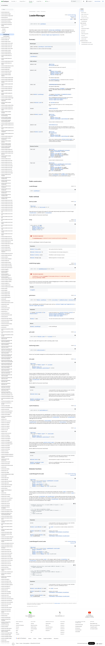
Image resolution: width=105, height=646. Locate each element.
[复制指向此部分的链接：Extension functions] (42, 469)
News (17, 630)
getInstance (51, 95)
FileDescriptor (58, 72)
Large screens (48, 623)
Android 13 (62, 630)
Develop (30, 1)
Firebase (39, 638)
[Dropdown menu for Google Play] (42, 1)
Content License (57, 603)
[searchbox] (7, 9)
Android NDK (77, 631)
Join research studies (93, 628)
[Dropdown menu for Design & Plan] (26, 1)
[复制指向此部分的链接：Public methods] (40, 196)
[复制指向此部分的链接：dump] (33, 219)
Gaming (32, 623)
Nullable (53, 72)
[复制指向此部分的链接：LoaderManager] (38, 186)
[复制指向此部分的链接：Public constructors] (43, 181)
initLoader (53, 115)
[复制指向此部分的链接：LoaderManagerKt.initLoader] (45, 474)
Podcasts (17, 634)
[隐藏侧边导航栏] (13, 644)
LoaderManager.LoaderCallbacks (44, 46)
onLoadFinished (64, 174)
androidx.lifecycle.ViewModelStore (56, 313)
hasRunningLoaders (53, 108)
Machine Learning (34, 625)
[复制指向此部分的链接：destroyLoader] (38, 201)
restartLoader (53, 132)
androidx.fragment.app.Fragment (56, 99)
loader (64, 491)
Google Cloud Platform (48, 638)
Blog (47, 1)
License (21, 643)
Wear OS (47, 625)
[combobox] (76, 1)
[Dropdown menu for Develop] (33, 1)
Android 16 (62, 625)
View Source (72, 16)
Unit (60, 154)
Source (17, 628)
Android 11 (62, 634)
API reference (4, 5)
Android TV (48, 630)
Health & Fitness (33, 627)
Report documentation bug (95, 625)
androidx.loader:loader (72, 14)
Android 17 (62, 623)
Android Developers (32, 11)
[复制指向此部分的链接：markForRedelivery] (40, 405)
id (49, 528)
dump (50, 70)
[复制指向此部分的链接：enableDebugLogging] (41, 263)
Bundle (56, 117)
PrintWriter (57, 73)
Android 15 (62, 627)
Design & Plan (22, 1)
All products (56, 638)
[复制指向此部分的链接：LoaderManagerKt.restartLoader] (47, 541)
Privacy (32, 630)
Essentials (13, 1)
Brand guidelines (26, 643)
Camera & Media (34, 628)
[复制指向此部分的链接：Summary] (36, 39)
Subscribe (91, 643)
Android (17, 623)
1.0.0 (75, 17)
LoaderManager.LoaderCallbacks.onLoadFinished (59, 535)
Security (17, 627)
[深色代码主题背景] (75, 22)
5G (31, 632)
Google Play (39, 1)
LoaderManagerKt (60, 150)
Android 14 (62, 628)
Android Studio (97, 1)
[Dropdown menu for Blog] (49, 1)
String (56, 71)
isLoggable (62, 88)
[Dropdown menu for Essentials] (16, 1)
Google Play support (93, 627)
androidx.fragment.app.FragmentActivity (51, 34)
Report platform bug (93, 623)
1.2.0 (75, 264)
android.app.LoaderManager (55, 30)
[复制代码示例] (75, 503)
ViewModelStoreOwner (66, 94)
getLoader (53, 102)
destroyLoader (52, 65)
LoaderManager (43, 23)
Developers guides (78, 626)
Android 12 (62, 632)
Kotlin (71, 19)
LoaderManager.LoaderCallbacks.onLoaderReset (59, 531)
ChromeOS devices (49, 627)
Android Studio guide (79, 624)
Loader (40, 102)
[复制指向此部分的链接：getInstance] (36, 295)
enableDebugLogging (55, 79)
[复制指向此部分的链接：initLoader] (35, 359)
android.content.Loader (67, 139)
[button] (7, 12)
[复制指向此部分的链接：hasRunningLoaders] (40, 345)
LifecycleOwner (57, 94)
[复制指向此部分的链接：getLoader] (36, 332)
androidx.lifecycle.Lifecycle (66, 312)
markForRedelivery (53, 124)
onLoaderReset (56, 174)
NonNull (52, 71)
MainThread (52, 64)
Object (55, 150)
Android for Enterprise (20, 625)
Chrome (34, 638)
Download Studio (78, 629)
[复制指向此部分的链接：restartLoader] (37, 428)
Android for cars (48, 628)
